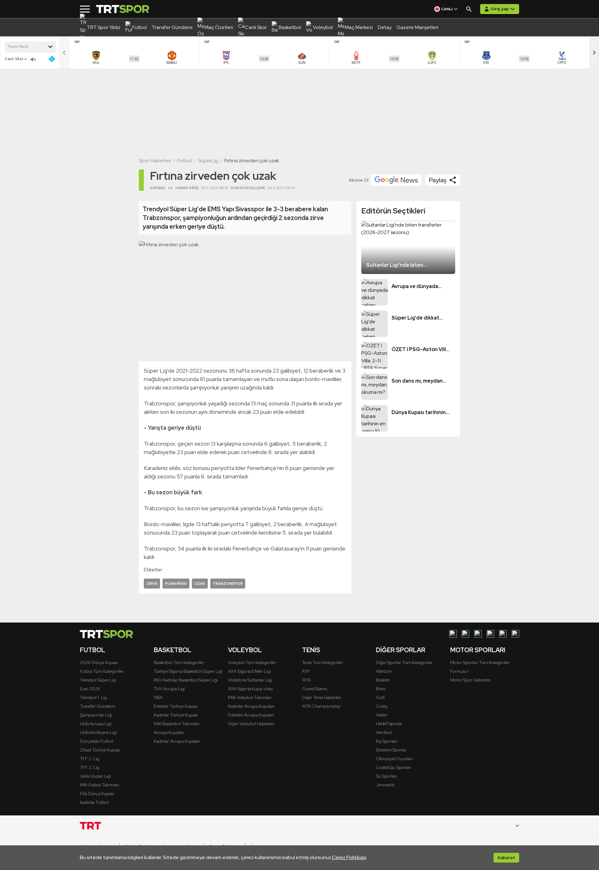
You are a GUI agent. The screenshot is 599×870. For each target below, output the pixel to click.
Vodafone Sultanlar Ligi (250, 680)
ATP (305, 671)
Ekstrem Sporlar (391, 750)
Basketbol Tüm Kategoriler (179, 662)
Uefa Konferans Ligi (98, 732)
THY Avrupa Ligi (169, 689)
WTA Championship (321, 706)
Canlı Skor (14, 58)
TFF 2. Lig (89, 758)
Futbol (184, 160)
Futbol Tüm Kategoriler (102, 671)
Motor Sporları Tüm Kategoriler (479, 662)
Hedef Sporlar (389, 723)
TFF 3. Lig (89, 767)
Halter (381, 715)
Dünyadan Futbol (96, 741)
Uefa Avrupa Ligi (95, 723)
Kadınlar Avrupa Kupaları (177, 741)
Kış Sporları (386, 741)
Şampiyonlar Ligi (96, 715)
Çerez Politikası (349, 857)
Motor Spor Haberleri (470, 680)
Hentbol (384, 732)
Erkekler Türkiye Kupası (175, 706)
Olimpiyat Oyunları (394, 758)
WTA (306, 680)
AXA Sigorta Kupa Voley (250, 689)
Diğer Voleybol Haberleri (251, 723)
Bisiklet (382, 680)
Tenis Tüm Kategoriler (322, 662)
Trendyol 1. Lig (93, 697)
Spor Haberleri (155, 160)
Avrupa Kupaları (169, 732)
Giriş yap (499, 9)
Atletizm (384, 671)
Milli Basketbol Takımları (176, 723)
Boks (380, 689)
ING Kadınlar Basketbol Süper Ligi (186, 680)
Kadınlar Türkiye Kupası (176, 715)
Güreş (381, 706)
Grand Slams (314, 689)
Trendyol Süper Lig (98, 680)
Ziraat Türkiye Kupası (100, 750)
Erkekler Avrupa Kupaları (251, 715)
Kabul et (506, 857)
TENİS (311, 650)
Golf (380, 697)
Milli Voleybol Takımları (249, 697)
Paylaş (437, 180)
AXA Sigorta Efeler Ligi (249, 671)
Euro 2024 (90, 689)
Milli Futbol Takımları (99, 785)
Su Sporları (386, 776)
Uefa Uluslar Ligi (95, 776)
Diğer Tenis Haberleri (321, 697)
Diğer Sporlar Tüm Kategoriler (404, 662)
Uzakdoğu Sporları (393, 767)
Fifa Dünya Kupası (97, 793)
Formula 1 (459, 671)
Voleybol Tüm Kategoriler (252, 662)
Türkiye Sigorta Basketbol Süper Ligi (188, 671)
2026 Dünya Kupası (99, 662)
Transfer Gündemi (97, 706)
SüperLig (208, 160)
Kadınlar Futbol (94, 802)
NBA (158, 697)
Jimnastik (385, 785)
